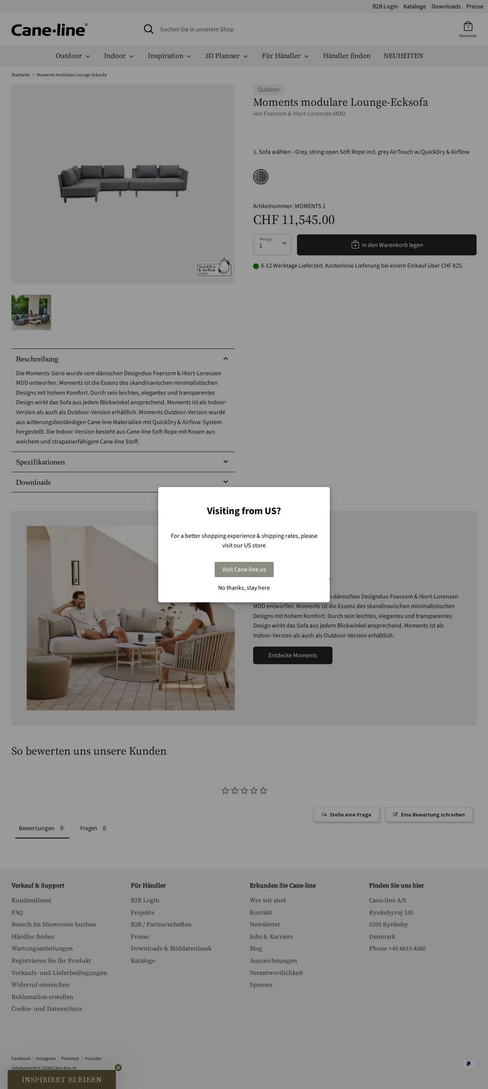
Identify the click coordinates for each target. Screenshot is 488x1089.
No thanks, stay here (244, 588)
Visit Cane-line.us (244, 569)
